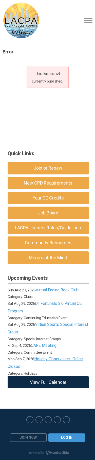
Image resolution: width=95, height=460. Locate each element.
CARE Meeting (43, 345)
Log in (66, 437)
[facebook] (29, 419)
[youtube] (57, 419)
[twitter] (39, 419)
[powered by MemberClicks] (47, 453)
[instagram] (48, 419)
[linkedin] (66, 419)
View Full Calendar (48, 382)
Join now (28, 437)
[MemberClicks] (21, 20)
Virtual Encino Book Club (57, 290)
